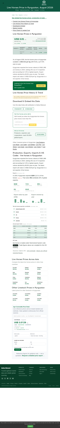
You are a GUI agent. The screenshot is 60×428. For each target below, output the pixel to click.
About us (31, 369)
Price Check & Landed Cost (21, 30)
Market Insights (17, 28)
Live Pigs (38, 144)
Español (24, 383)
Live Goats (21, 147)
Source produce (22, 373)
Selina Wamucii (5, 368)
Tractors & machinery (23, 375)
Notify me (32, 124)
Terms (53, 385)
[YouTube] (13, 378)
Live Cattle (23, 144)
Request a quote (41, 85)
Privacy (50, 385)
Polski (45, 383)
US (16, 214)
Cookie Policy (52, 373)
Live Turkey (37, 147)
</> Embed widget (28, 108)
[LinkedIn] (2, 378)
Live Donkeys (40, 142)
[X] (5, 378)
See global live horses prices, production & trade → (29, 18)
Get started (42, 371)
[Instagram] (10, 378)
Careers (30, 371)
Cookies (57, 385)
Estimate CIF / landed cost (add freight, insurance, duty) (24, 347)
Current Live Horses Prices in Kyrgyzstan (25, 21)
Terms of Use (52, 371)
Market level (32, 333)
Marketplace (21, 371)
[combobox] (30, 316)
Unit (31, 342)
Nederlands (41, 383)
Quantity (15, 342)
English (8, 383)
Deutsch (16, 383)
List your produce (40, 134)
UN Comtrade (31, 251)
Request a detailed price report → (33, 355)
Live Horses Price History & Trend (23, 23)
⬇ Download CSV (18, 108)
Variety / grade (16, 333)
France (17, 217)
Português (20, 383)
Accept (30, 426)
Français (12, 383)
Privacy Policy (52, 369)
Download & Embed (19, 26)
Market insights (22, 369)
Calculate (17, 349)
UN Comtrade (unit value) (21, 329)
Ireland (17, 211)
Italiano (28, 383)
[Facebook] (8, 378)
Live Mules (16, 144)
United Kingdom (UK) (20, 209)
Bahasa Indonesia (34, 383)
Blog (30, 375)
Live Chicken (29, 147)
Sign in (41, 373)
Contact (30, 373)
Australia (18, 220)
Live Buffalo (31, 144)
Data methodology (43, 369)
